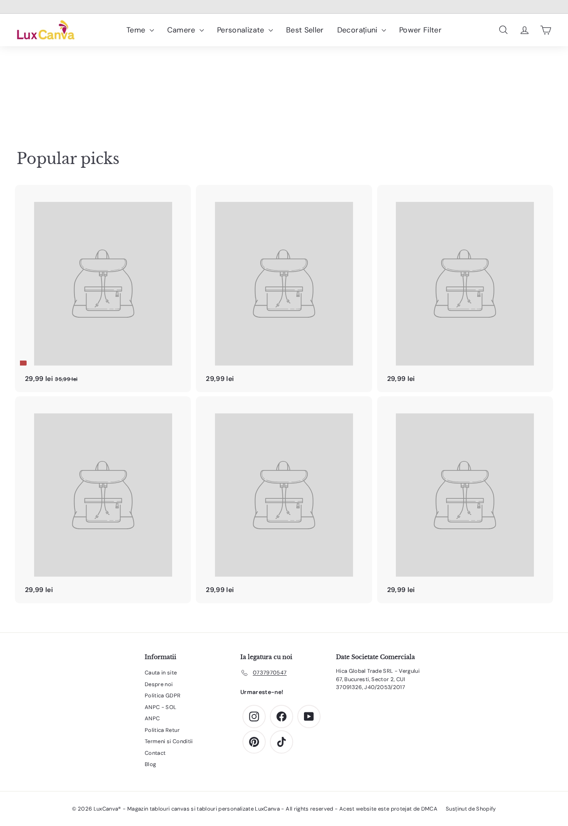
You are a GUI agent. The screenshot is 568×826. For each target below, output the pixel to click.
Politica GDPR (163, 695)
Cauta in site (161, 672)
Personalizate (242, 30)
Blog (150, 764)
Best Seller (305, 30)
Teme (137, 30)
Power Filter (420, 30)
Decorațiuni (358, 30)
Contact (155, 752)
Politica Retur (162, 730)
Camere (182, 30)
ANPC (152, 718)
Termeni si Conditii (169, 741)
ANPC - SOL (161, 707)
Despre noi (159, 684)
